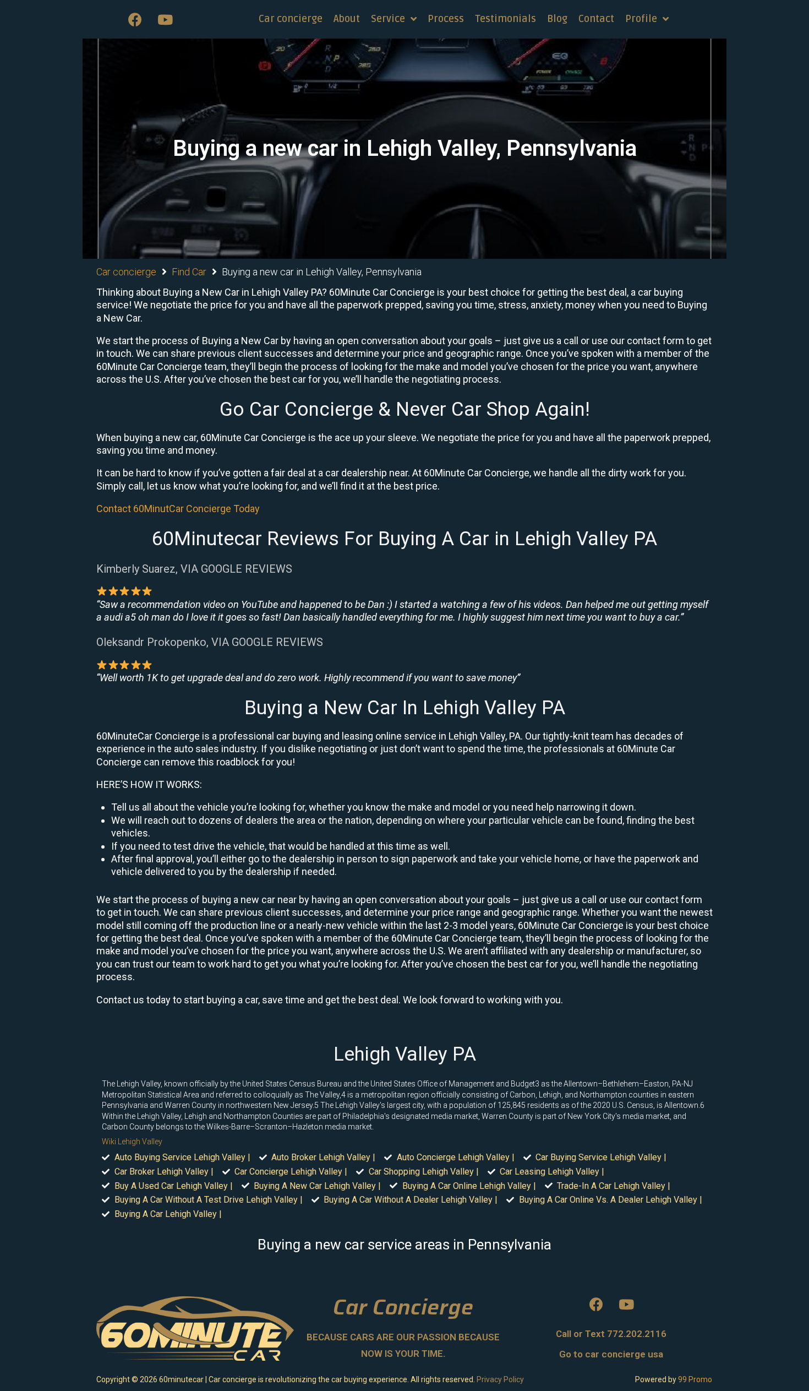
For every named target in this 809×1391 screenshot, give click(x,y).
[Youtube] (165, 19)
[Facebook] (135, 19)
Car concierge (126, 272)
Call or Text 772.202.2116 (611, 1333)
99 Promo (695, 1379)
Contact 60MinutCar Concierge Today (178, 508)
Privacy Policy (500, 1379)
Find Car (189, 272)
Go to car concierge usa (611, 1354)
